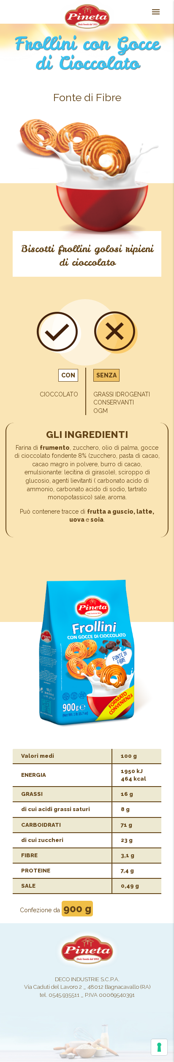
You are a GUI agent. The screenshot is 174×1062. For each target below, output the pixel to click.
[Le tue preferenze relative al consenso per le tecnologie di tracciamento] (159, 1047)
